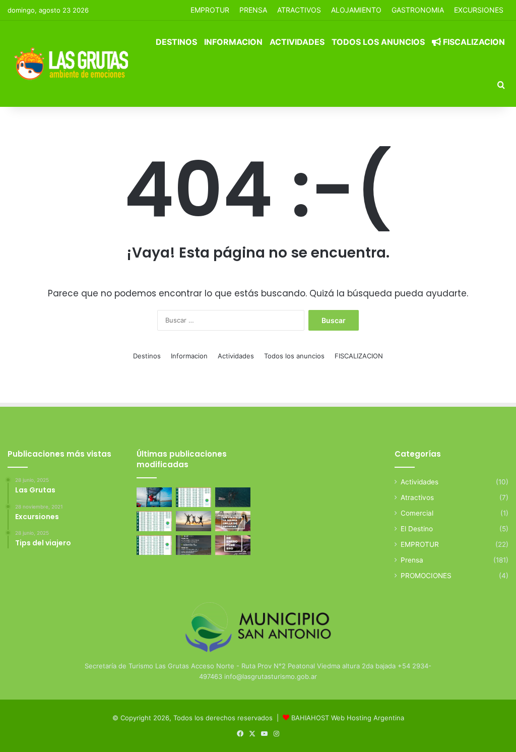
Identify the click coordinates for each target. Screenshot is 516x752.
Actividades (297, 42)
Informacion (233, 42)
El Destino (417, 529)
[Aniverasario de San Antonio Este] (193, 545)
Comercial (417, 513)
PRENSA (253, 10)
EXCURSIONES (478, 10)
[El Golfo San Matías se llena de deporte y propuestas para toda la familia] (232, 545)
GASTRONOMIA (418, 10)
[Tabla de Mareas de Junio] (193, 497)
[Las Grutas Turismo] (74, 63)
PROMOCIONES (426, 576)
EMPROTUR (209, 10)
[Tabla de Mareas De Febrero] (154, 545)
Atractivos (299, 10)
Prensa (412, 560)
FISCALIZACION (473, 42)
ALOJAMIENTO (356, 10)
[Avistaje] (232, 497)
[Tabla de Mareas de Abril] (154, 521)
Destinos (176, 42)
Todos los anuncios (378, 42)
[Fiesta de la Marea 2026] (232, 521)
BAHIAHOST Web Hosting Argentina (347, 718)
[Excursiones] (193, 521)
